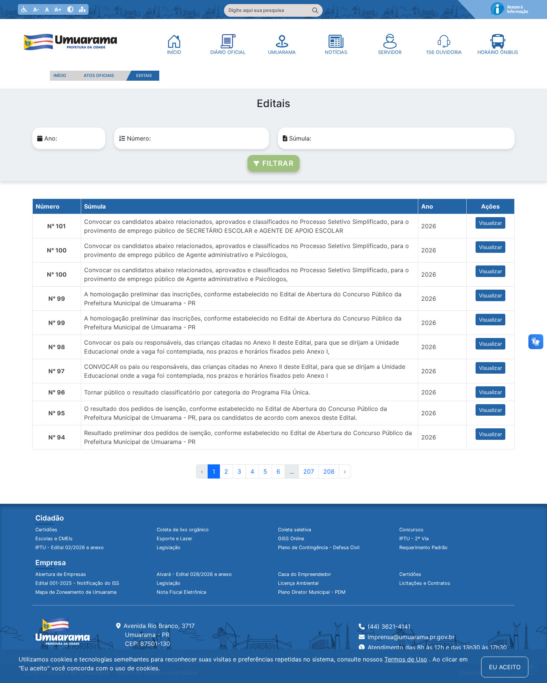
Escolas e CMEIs (54, 538)
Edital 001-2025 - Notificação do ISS (77, 583)
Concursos (411, 529)
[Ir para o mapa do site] (82, 9)
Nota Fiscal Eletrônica (181, 592)
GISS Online (291, 538)
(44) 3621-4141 (389, 626)
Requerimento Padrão (423, 547)
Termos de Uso (405, 659)
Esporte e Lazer (174, 538)
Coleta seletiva (294, 529)
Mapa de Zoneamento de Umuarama (75, 592)
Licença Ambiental (298, 583)
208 (329, 471)
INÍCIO (60, 75)
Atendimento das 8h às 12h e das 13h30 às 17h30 (437, 647)
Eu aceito (505, 667)
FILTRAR (276, 163)
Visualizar (490, 223)
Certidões (46, 529)
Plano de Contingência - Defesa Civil (318, 547)
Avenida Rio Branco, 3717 (159, 634)
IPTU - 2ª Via (414, 538)
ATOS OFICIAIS (99, 75)
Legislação (168, 547)
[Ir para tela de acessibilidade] (24, 9)
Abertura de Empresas (60, 574)
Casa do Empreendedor (304, 574)
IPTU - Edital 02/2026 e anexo (69, 547)
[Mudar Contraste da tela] (70, 9)
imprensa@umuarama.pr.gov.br (411, 637)
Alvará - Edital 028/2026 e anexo (194, 574)
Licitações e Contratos (424, 583)
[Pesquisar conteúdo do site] (315, 10)
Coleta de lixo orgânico (183, 529)
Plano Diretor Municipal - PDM (311, 592)
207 (308, 471)
